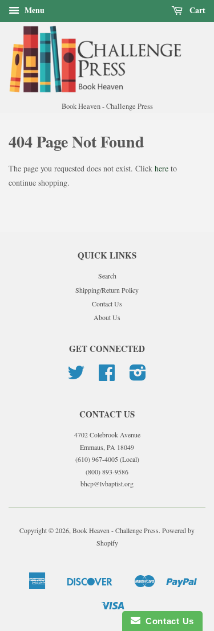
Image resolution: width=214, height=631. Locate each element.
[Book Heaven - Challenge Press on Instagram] (138, 376)
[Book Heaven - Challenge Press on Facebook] (106, 376)
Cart (196, 10)
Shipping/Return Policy (107, 289)
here (161, 168)
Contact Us (107, 303)
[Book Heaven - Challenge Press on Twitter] (75, 376)
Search (107, 275)
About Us (107, 317)
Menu (33, 10)
